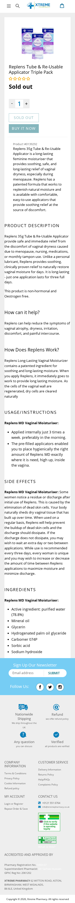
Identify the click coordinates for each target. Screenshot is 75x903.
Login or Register (13, 803)
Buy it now (24, 128)
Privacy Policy (11, 778)
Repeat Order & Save (16, 808)
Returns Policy (46, 774)
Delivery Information (49, 769)
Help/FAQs (44, 779)
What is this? (46, 847)
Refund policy (11, 788)
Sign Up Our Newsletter (35, 665)
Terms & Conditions (15, 773)
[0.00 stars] (20, 78)
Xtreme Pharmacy (37, 899)
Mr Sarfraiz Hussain (49, 869)
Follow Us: (19, 686)
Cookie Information (15, 783)
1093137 (42, 865)
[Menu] (8, 5)
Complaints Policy (48, 784)
